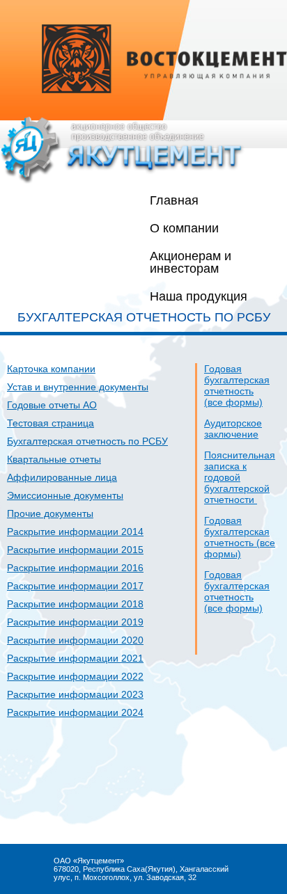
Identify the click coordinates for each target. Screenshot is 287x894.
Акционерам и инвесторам (190, 262)
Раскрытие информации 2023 (75, 694)
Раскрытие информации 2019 (75, 622)
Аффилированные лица (62, 477)
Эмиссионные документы (65, 495)
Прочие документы (50, 513)
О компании (184, 228)
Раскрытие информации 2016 (75, 567)
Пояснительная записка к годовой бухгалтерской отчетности (239, 477)
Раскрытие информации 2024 (75, 712)
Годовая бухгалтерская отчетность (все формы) (237, 385)
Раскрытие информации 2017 (75, 585)
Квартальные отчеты (54, 459)
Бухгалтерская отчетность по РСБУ (87, 441)
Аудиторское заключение (233, 428)
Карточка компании (51, 368)
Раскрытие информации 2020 (75, 640)
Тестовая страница (50, 423)
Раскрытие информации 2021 (75, 658)
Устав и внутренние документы (77, 386)
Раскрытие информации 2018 (75, 603)
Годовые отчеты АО (52, 404)
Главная (174, 200)
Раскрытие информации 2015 (75, 549)
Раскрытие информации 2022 (75, 676)
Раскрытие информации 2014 (75, 531)
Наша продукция (198, 296)
